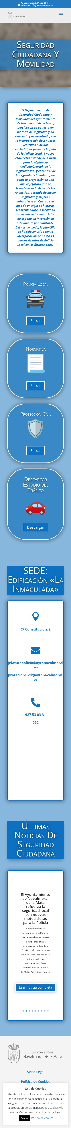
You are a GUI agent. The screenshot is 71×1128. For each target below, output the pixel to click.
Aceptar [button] (24, 1118)
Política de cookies (42, 1118)
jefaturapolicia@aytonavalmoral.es (35, 665)
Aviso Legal (35, 1072)
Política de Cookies (35, 1081)
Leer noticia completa (35, 987)
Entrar (35, 320)
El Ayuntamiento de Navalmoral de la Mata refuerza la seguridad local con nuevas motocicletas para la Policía (35, 908)
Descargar (35, 527)
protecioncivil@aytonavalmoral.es (35, 677)
